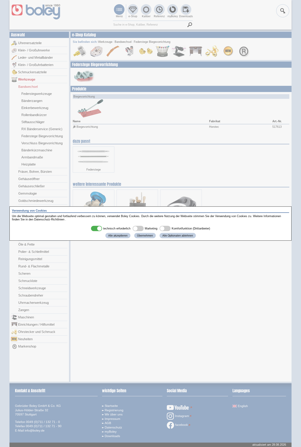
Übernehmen (145, 235)
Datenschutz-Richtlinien (49, 219)
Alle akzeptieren (118, 235)
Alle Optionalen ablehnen (177, 235)
